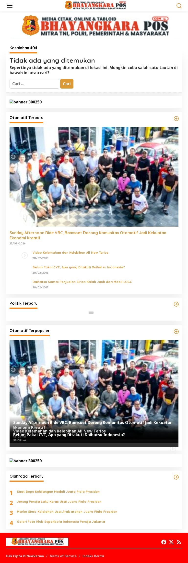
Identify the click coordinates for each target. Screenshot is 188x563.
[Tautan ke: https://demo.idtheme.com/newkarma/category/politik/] (176, 304)
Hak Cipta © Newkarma (25, 556)
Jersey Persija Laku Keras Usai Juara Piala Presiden (59, 501)
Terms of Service (63, 556)
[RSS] (179, 542)
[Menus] (10, 5)
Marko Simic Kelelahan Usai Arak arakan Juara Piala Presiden (67, 511)
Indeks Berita (93, 556)
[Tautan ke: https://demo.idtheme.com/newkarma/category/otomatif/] (176, 118)
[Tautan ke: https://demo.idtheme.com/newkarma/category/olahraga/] (176, 477)
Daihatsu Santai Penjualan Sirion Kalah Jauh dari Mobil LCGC (82, 282)
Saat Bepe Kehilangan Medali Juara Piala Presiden (58, 491)
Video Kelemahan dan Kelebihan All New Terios (70, 252)
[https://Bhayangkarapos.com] (95, 5)
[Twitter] (171, 542)
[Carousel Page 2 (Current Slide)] (96, 313)
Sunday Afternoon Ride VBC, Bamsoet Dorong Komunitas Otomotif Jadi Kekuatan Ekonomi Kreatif (88, 235)
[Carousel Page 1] (91, 313)
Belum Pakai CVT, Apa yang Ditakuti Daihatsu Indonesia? (79, 267)
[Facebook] (164, 542)
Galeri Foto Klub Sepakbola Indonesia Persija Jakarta (61, 521)
